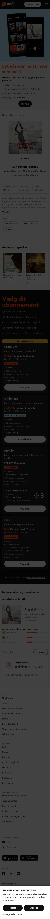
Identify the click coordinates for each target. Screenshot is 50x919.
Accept (34, 908)
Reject (12, 908)
